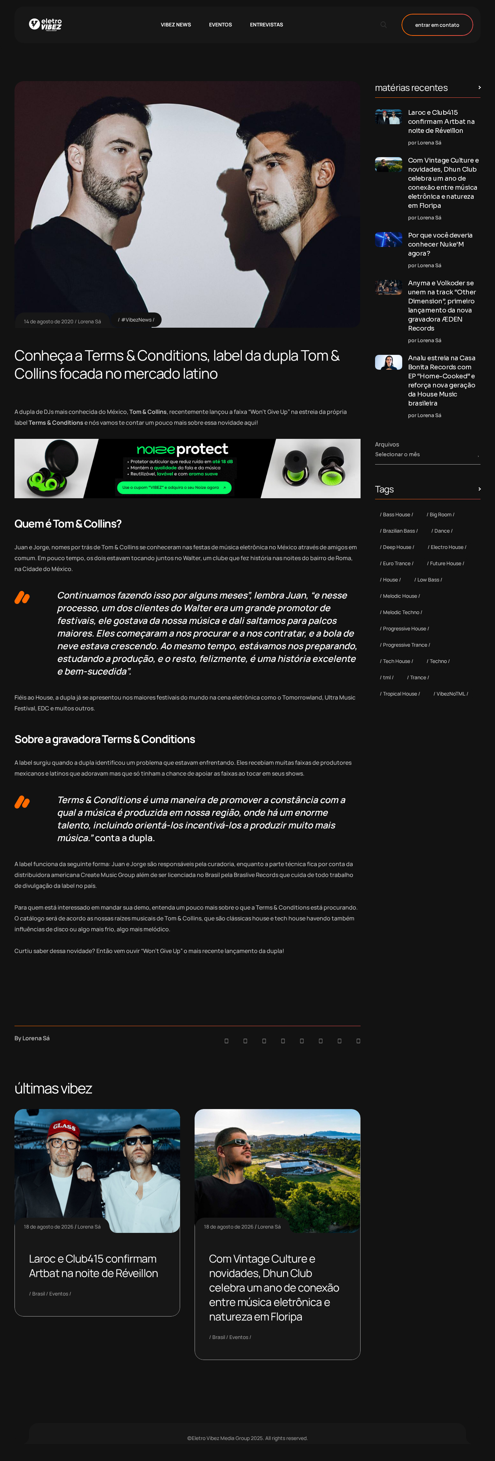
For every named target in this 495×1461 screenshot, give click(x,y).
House (390, 579)
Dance (442, 530)
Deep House (397, 546)
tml (387, 677)
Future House (445, 563)
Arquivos (387, 444)
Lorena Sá (89, 321)
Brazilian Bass (399, 530)
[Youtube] (358, 1041)
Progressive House (404, 628)
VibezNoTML (451, 693)
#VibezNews (136, 319)
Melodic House (400, 595)
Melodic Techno (401, 612)
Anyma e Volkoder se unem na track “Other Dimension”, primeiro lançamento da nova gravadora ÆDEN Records (442, 305)
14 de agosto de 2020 (49, 321)
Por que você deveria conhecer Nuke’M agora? (440, 244)
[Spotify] (245, 1041)
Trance (418, 677)
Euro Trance (397, 563)
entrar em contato (437, 24)
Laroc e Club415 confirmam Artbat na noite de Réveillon (93, 1265)
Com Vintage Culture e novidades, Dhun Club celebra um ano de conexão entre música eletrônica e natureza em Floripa (274, 1287)
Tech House (396, 661)
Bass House (396, 514)
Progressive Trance (405, 644)
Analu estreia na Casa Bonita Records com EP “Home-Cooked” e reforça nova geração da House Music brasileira (442, 380)
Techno (438, 661)
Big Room (441, 514)
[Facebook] (264, 1041)
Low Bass (428, 579)
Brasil (38, 1293)
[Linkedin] (283, 1041)
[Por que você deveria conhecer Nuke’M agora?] (388, 239)
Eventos (58, 1293)
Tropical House (400, 693)
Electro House (447, 546)
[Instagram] (302, 1041)
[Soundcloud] (226, 1041)
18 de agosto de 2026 (49, 1226)
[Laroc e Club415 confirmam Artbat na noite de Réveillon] (388, 116)
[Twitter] (339, 1041)
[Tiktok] (321, 1041)
